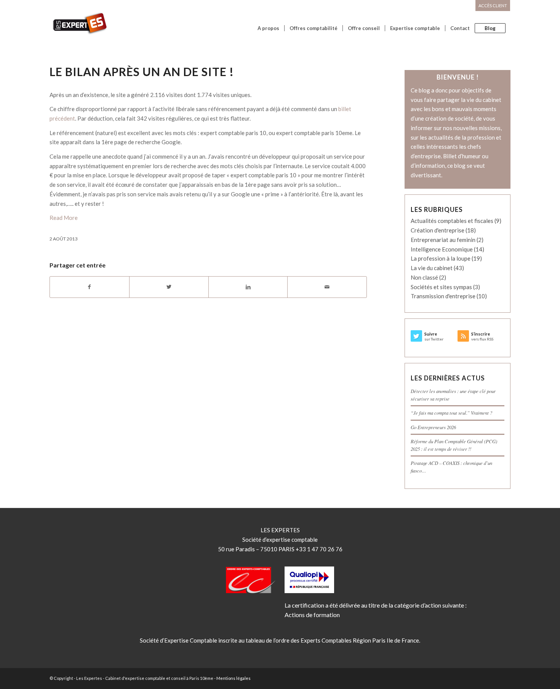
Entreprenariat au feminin (443, 239)
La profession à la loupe (440, 258)
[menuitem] (490, 6)
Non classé (424, 277)
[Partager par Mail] (327, 287)
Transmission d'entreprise (443, 296)
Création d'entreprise (437, 230)
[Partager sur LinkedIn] (248, 287)
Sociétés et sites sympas (441, 286)
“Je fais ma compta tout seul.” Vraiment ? (451, 412)
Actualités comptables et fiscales (452, 220)
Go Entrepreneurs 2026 (433, 427)
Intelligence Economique (442, 249)
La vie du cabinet (432, 267)
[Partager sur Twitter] (169, 287)
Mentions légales (233, 678)
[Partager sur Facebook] (89, 287)
